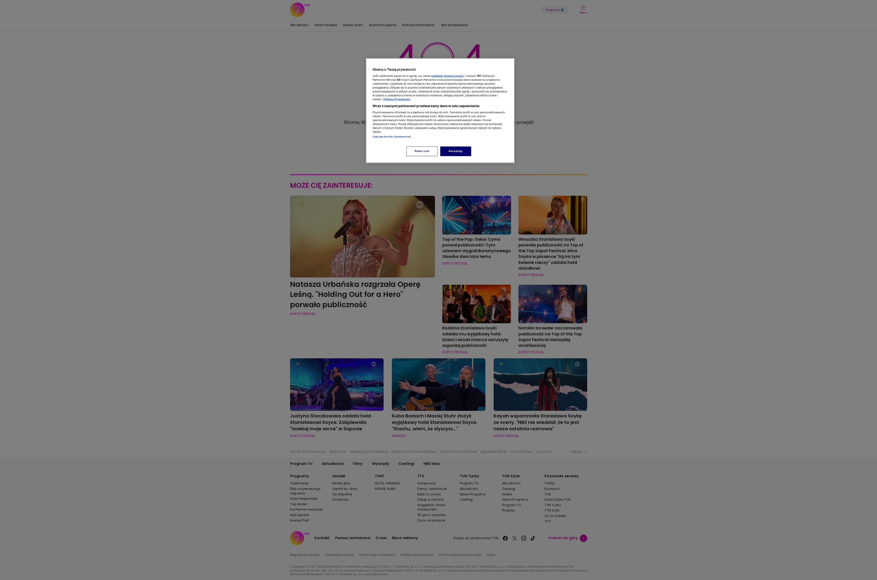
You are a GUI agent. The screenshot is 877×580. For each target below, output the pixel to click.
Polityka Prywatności (396, 99)
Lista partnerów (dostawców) (392, 136)
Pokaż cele (422, 151)
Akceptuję (455, 151)
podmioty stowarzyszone (447, 75)
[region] (440, 110)
